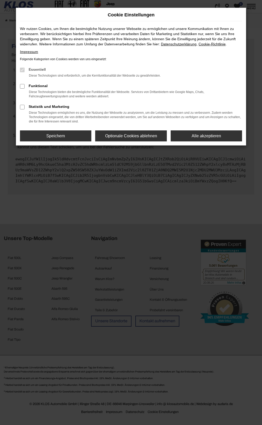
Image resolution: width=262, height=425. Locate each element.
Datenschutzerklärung (178, 44)
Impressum (29, 52)
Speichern (55, 136)
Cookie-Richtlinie (212, 44)
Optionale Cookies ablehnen (131, 136)
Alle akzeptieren (206, 136)
